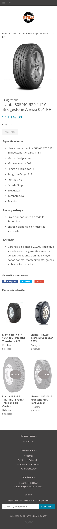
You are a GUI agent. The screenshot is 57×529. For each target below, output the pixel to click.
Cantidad (7, 124)
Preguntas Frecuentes (28, 464)
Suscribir (46, 506)
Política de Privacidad (28, 460)
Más (8, 2)
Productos (28, 441)
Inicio (4, 33)
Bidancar (42, 515)
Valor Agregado (29, 468)
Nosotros (28, 455)
